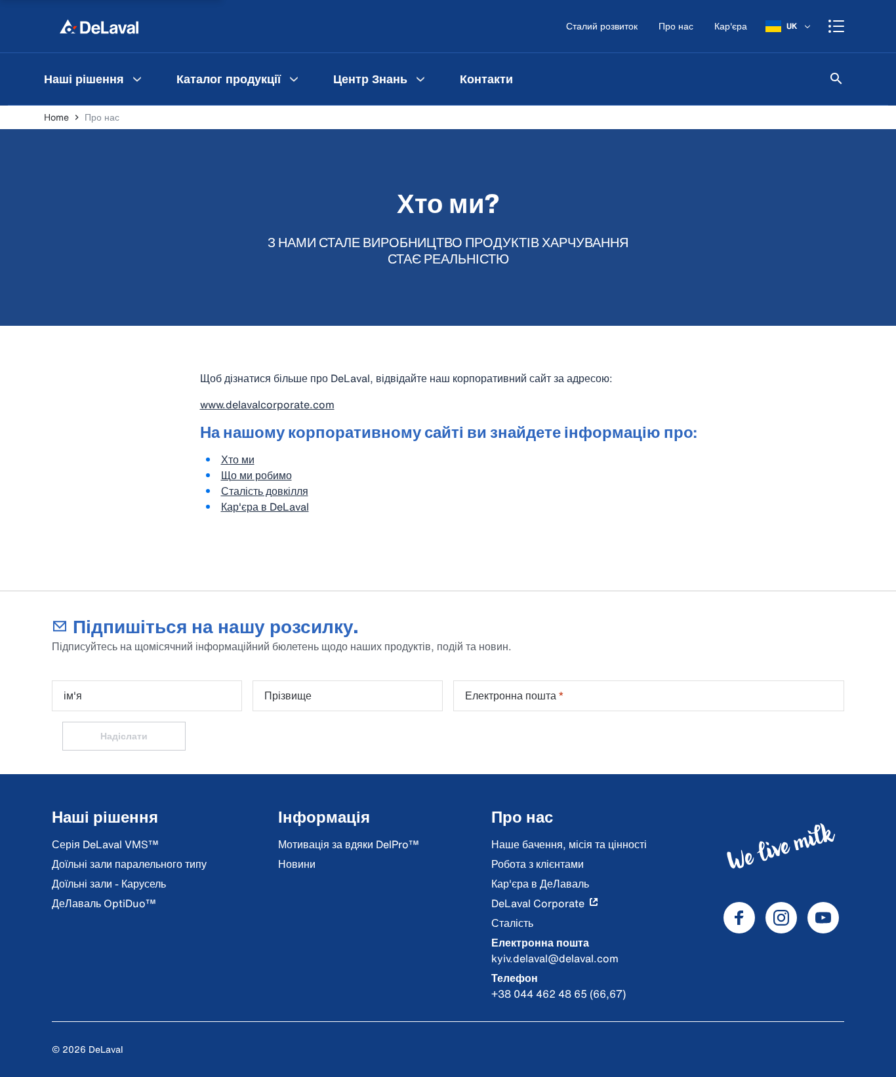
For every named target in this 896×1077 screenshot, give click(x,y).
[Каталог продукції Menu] (294, 78)
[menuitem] (94, 78)
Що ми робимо (256, 475)
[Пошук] (836, 78)
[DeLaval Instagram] (781, 917)
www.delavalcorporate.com (267, 404)
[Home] (99, 26)
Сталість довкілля (264, 491)
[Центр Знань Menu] (420, 78)
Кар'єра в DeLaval (265, 507)
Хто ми (238, 459)
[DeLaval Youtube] (823, 917)
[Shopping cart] (836, 26)
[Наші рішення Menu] (137, 78)
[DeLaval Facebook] (739, 917)
